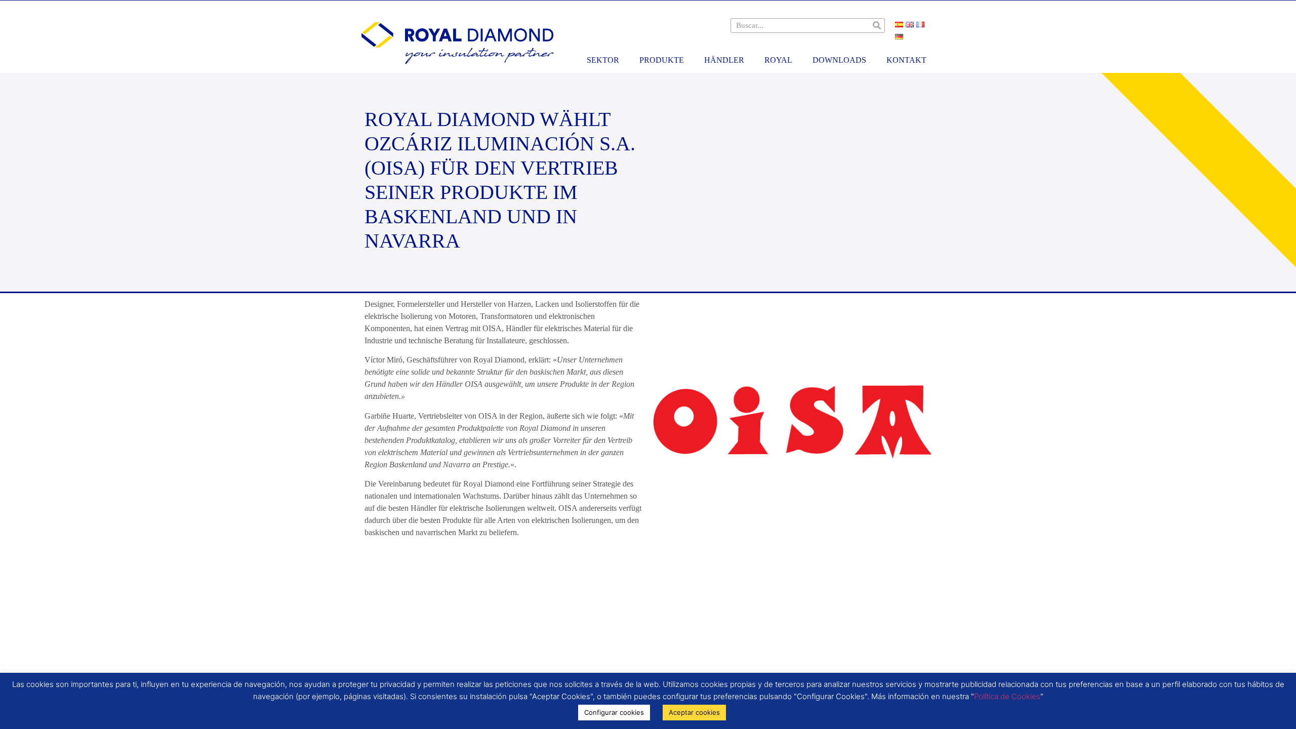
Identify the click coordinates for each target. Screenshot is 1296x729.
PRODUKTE (661, 60)
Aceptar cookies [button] (694, 712)
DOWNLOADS (839, 60)
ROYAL (778, 60)
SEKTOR (603, 60)
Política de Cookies (1007, 696)
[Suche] (877, 25)
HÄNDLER (724, 60)
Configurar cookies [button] (614, 712)
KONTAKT (906, 60)
